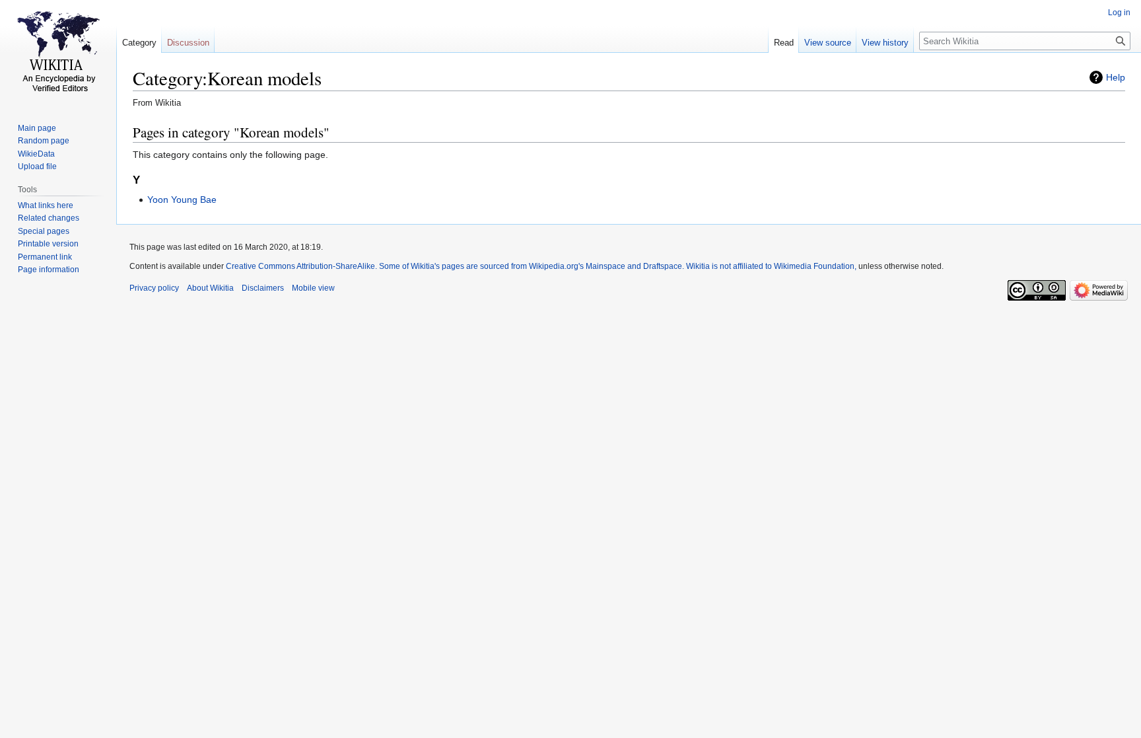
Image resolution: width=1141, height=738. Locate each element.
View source (827, 43)
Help (1115, 77)
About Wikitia (210, 288)
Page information (48, 269)
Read (784, 43)
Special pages (43, 231)
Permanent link (45, 257)
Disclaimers (263, 288)
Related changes (48, 218)
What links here (45, 205)
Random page (43, 140)
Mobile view (313, 288)
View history (885, 43)
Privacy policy (154, 288)
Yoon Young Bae (182, 199)
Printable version (48, 243)
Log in (1119, 12)
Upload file (37, 166)
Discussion (188, 43)
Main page (37, 128)
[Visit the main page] (58, 53)
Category (139, 43)
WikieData (36, 154)
